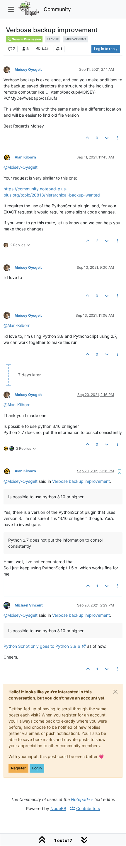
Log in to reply (106, 48)
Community (57, 9)
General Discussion (26, 39)
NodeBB (58, 808)
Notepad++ (82, 799)
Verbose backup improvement (81, 481)
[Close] (115, 692)
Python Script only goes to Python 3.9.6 (42, 646)
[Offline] (9, 69)
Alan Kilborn (25, 157)
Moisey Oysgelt (28, 69)
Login (37, 768)
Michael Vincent (29, 605)
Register (18, 768)
